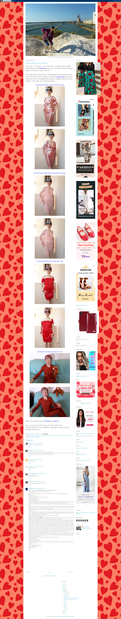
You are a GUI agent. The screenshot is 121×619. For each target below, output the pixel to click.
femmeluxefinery (50, 435)
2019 (64, 611)
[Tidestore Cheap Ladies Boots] (82, 448)
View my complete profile (86, 528)
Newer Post (28, 572)
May (65, 604)
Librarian (30, 450)
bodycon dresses (31, 435)
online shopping (69, 435)
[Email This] (42, 434)
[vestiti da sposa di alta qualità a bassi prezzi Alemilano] (85, 513)
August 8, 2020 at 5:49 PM (37, 459)
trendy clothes (36, 436)
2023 (64, 585)
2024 (64, 584)
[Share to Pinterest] (47, 434)
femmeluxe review (43, 435)
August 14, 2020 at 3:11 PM (38, 481)
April (65, 606)
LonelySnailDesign (63, 616)
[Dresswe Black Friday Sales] (83, 460)
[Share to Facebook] (46, 434)
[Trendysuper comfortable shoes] (85, 135)
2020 (64, 590)
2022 (64, 587)
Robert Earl (31, 488)
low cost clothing (56, 435)
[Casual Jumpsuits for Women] (85, 177)
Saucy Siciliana (86, 526)
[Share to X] (45, 434)
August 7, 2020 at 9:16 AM (38, 443)
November (66, 593)
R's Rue (30, 459)
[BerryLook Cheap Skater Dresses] (81, 376)
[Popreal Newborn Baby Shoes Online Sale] (85, 259)
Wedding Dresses (82, 435)
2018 (64, 613)
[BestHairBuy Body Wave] (86, 403)
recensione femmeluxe (30, 436)
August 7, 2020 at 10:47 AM (37, 450)
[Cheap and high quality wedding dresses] (85, 434)
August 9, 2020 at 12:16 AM (38, 466)
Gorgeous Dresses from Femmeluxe (70, 599)
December (66, 591)
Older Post (71, 572)
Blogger (72, 616)
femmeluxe (37, 435)
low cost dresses (63, 435)
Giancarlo (30, 466)
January (65, 609)
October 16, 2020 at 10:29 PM (38, 488)
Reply (30, 446)
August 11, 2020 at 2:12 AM (41, 473)
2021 (64, 588)
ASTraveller (31, 481)
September (66, 595)
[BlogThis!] (43, 434)
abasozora (31, 443)
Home (50, 572)
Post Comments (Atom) (52, 575)
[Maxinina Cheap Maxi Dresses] (85, 218)
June (65, 603)
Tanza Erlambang (32, 473)
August (65, 596)
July (65, 601)
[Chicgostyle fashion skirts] (81, 305)
